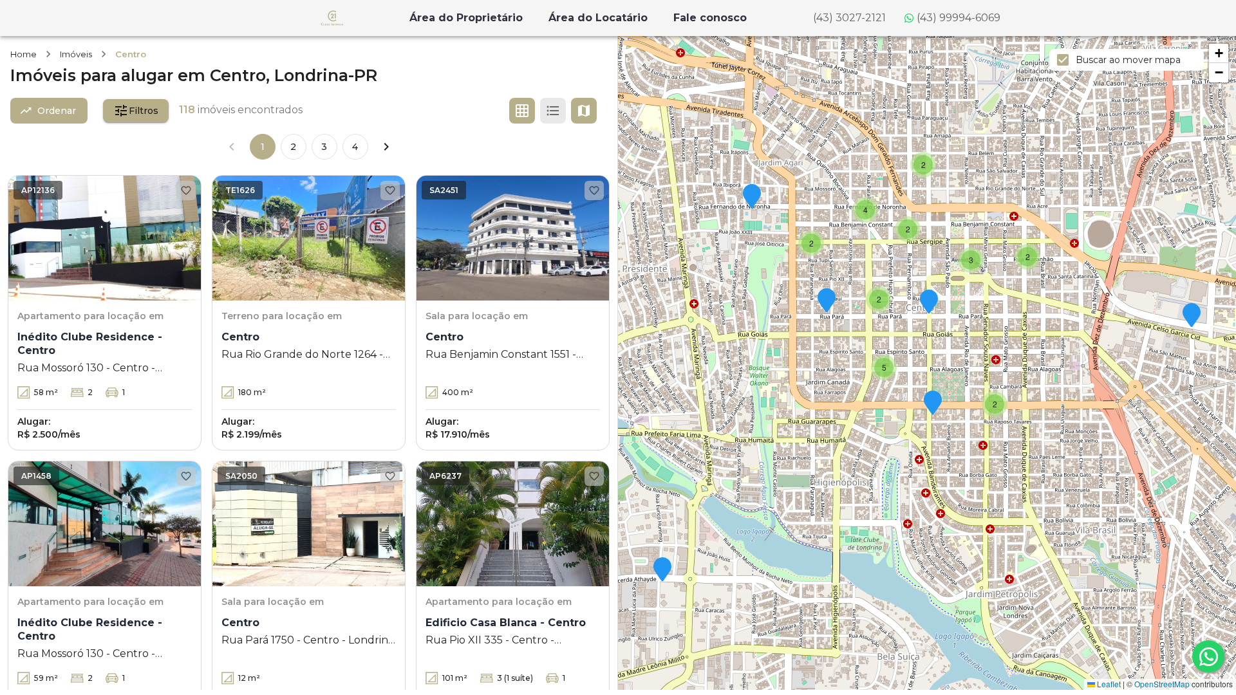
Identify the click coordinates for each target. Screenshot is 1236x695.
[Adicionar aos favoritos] (186, 190)
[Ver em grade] (522, 111)
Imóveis (76, 54)
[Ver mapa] (584, 111)
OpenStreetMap (1162, 683)
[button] (662, 570)
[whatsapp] (1208, 656)
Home (23, 54)
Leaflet (1108, 683)
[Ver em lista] (553, 111)
